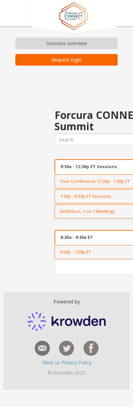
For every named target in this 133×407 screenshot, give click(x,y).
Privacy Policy (76, 362)
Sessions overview (66, 43)
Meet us (51, 362)
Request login (66, 59)
